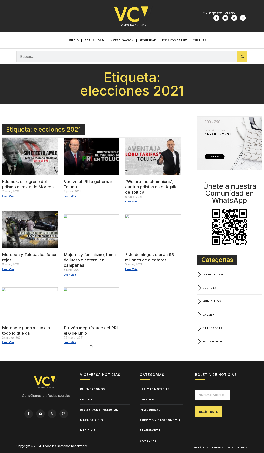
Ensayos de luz (174, 40)
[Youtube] (225, 18)
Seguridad (148, 40)
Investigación (122, 40)
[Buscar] (242, 56)
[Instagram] (243, 18)
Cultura (200, 40)
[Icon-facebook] (216, 18)
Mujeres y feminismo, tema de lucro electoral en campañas (90, 260)
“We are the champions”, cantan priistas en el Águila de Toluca (151, 187)
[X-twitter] (234, 18)
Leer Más (8, 196)
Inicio (74, 40)
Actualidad (94, 40)
